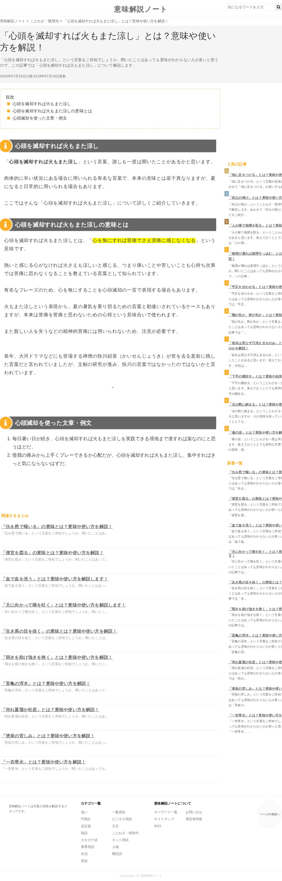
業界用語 (87, 847)
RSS (157, 826)
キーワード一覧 (165, 812)
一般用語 (118, 812)
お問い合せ (194, 812)
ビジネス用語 (122, 819)
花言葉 (86, 826)
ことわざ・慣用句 (125, 833)
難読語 (117, 854)
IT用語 (85, 819)
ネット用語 (120, 840)
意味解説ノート (141, 9)
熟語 (84, 833)
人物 (115, 847)
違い (84, 812)
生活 (84, 854)
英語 (84, 861)
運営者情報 (194, 819)
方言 (115, 826)
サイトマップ (164, 819)
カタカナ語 (89, 840)
